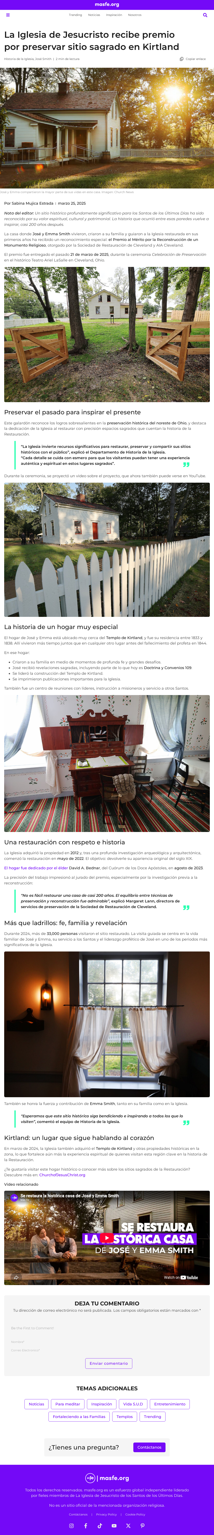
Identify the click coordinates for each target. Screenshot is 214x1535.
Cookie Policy (135, 1514)
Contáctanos (78, 1514)
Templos (125, 1416)
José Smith (43, 59)
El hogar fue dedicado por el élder (52, 868)
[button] (7, 15)
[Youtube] (114, 1526)
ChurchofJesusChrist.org (62, 1175)
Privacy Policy (106, 1514)
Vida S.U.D (133, 1404)
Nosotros (134, 15)
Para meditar (67, 1404)
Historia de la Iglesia (19, 59)
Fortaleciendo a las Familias (79, 1416)
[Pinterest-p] (143, 1526)
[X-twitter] (128, 1526)
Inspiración (114, 15)
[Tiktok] (100, 1526)
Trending (75, 15)
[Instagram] (71, 1526)
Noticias (94, 15)
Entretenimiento (169, 1404)
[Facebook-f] (86, 1526)
